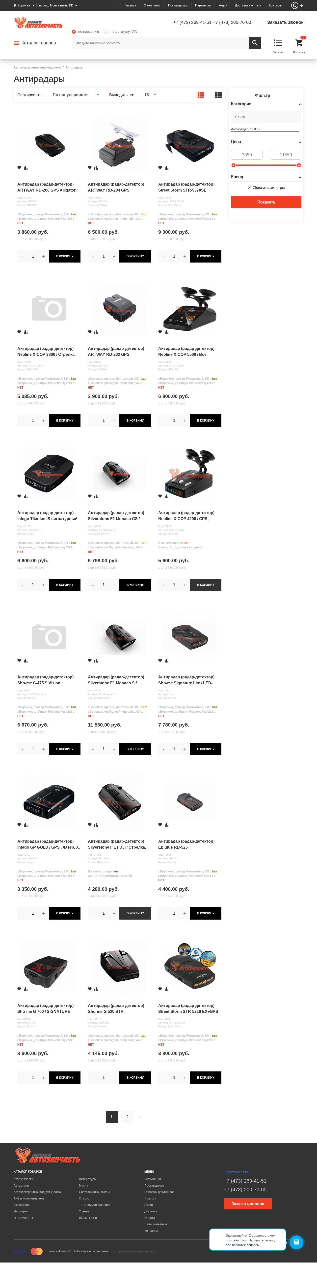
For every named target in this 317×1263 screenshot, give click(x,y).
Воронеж (24, 5)
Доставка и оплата (248, 5)
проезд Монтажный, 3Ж (56, 5)
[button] (75, 94)
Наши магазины (155, 1224)
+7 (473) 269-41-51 (192, 22)
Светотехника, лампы (94, 1192)
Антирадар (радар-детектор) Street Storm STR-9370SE (186, 187)
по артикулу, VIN (123, 31)
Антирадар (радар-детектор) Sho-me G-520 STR (116, 1008)
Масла (83, 1185)
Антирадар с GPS (245, 129)
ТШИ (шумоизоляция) (94, 1205)
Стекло (84, 1198)
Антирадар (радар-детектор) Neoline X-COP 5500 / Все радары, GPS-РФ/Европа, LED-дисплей (188, 352)
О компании (152, 5)
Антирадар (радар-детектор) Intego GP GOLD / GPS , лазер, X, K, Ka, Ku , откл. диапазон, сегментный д (48, 844)
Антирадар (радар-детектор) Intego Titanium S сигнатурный (47, 516)
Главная (130, 5)
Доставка (150, 1211)
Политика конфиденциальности (135, 1251)
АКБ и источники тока (29, 1198)
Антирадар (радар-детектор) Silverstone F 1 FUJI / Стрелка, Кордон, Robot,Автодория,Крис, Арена (118, 844)
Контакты (275, 5)
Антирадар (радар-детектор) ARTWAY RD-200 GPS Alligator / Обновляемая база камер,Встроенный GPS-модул (48, 187)
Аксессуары (22, 1205)
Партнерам (203, 5)
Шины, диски (88, 1218)
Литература (87, 1179)
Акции (223, 5)
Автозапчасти (23, 1179)
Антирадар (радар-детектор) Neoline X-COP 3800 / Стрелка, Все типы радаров (46, 352)
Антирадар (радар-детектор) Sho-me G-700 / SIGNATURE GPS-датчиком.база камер (45, 1009)
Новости (150, 1198)
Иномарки (21, 1211)
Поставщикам (177, 5)
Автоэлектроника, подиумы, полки (38, 1192)
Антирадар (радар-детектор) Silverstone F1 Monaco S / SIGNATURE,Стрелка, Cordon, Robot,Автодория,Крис (117, 680)
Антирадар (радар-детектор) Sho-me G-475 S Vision (45, 680)
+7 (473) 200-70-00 (232, 22)
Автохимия (21, 1185)
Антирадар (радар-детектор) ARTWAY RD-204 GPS (116, 187)
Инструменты (23, 1218)
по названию (88, 31)
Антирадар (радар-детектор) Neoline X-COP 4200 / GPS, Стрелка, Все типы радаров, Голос (186, 516)
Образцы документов (159, 1192)
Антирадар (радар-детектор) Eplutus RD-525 (186, 844)
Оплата (149, 1218)
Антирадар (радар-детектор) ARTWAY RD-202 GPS (116, 351)
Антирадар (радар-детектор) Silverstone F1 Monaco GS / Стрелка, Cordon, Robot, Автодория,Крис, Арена (116, 516)
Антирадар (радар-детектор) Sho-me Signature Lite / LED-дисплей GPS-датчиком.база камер (186, 680)
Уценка (84, 1211)
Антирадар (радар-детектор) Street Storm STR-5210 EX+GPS (188, 1008)
